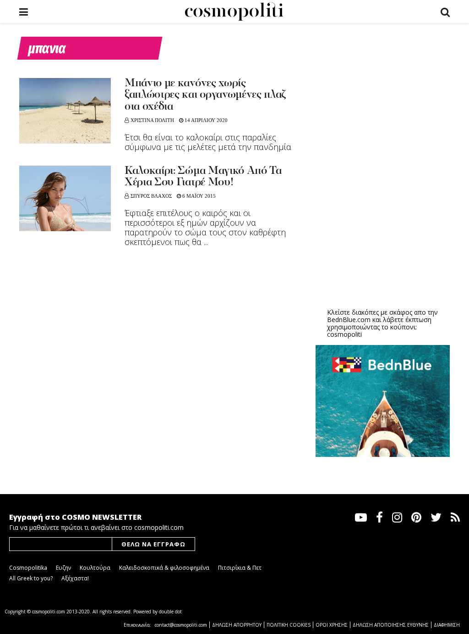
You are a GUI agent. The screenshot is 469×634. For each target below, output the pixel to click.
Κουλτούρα (95, 568)
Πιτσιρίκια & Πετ (240, 568)
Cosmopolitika (28, 568)
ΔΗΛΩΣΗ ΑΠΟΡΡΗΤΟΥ (237, 625)
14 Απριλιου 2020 (205, 120)
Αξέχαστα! (75, 578)
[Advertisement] (384, 229)
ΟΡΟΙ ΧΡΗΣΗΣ (332, 625)
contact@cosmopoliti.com (181, 625)
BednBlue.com (349, 319)
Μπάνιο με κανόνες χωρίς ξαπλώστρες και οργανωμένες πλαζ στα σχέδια (205, 95)
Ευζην (63, 568)
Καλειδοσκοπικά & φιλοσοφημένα (164, 568)
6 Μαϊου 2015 (198, 196)
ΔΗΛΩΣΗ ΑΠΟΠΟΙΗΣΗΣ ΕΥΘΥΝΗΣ (391, 625)
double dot (170, 611)
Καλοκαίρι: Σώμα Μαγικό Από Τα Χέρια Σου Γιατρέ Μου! (203, 177)
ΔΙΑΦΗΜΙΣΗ (447, 625)
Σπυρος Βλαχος (151, 196)
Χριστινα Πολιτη (152, 120)
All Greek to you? (31, 578)
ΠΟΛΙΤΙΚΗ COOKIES (289, 625)
